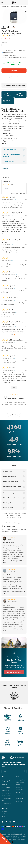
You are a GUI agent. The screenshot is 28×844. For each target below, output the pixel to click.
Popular (16, 193)
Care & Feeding (5, 787)
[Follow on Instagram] (10, 822)
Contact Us (19, 801)
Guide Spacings (5, 795)
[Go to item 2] (8, 27)
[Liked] (26, 199)
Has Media (22, 193)
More (14, 387)
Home (3, 6)
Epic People (4, 814)
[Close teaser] (12, 842)
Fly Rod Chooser (6, 803)
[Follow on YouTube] (14, 822)
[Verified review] (15, 199)
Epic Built (4, 784)
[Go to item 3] (13, 27)
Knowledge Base (20, 780)
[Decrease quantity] (3, 45)
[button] (6, 838)
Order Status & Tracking (20, 783)
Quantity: (4, 42)
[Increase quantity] (12, 45)
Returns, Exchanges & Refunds (19, 794)
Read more (4, 234)
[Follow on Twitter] (6, 822)
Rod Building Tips (6, 793)
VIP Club (3, 817)
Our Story (4, 811)
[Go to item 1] (3, 27)
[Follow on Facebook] (2, 822)
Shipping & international (19, 788)
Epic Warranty (19, 798)
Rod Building (5, 790)
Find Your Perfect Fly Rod (14, 672)
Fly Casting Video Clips (6, 799)
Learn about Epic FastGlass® (6, 781)
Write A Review (5, 177)
